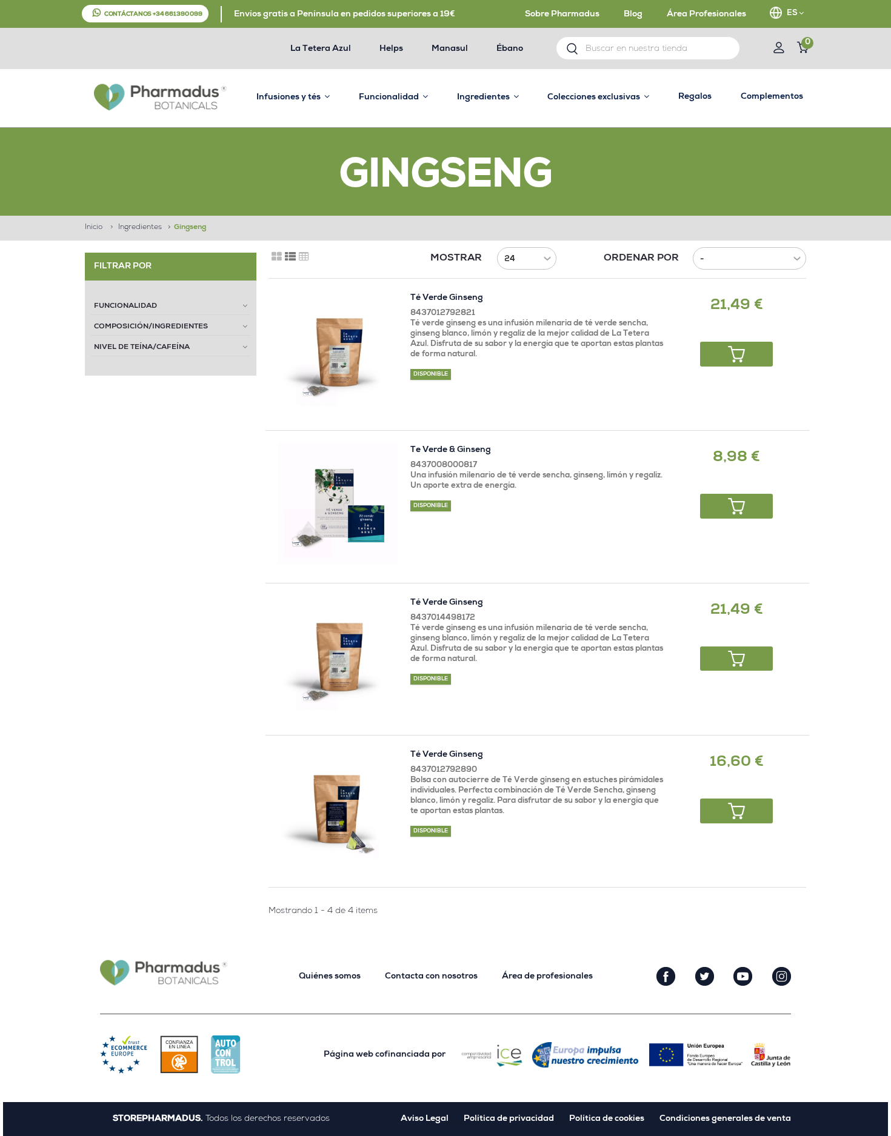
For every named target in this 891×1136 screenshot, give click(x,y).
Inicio (93, 227)
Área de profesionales (547, 976)
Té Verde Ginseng (446, 298)
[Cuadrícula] (277, 257)
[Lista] (290, 257)
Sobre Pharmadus (562, 14)
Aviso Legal (425, 1119)
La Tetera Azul (320, 49)
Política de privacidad (509, 1119)
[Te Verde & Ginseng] (338, 503)
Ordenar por (641, 259)
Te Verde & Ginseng (450, 450)
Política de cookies (606, 1119)
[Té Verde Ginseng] (338, 351)
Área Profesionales (706, 14)
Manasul (450, 49)
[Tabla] (304, 257)
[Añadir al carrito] (736, 354)
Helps (391, 49)
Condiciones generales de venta (725, 1119)
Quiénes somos (330, 976)
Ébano (509, 49)
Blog (633, 14)
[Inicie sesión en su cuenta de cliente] (778, 49)
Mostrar (456, 259)
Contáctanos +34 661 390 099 (153, 15)
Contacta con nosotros (431, 976)
